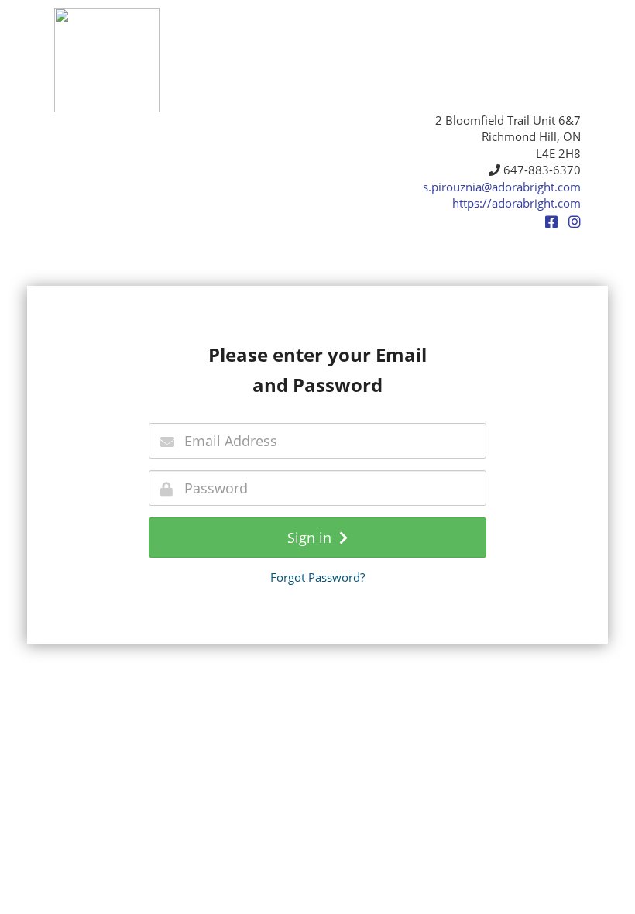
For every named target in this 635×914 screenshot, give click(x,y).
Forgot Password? (317, 577)
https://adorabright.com (516, 203)
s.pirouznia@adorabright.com (502, 186)
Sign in (313, 537)
